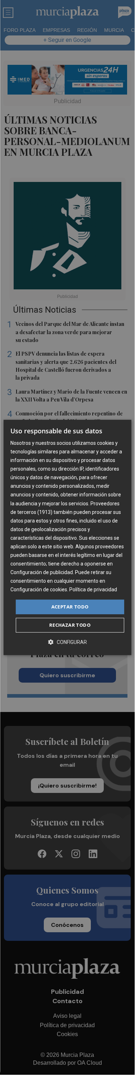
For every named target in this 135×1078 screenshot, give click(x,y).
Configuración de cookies (38, 590)
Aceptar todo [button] (70, 606)
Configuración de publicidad (41, 572)
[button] (67, 642)
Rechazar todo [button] (69, 625)
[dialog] (67, 537)
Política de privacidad (93, 590)
